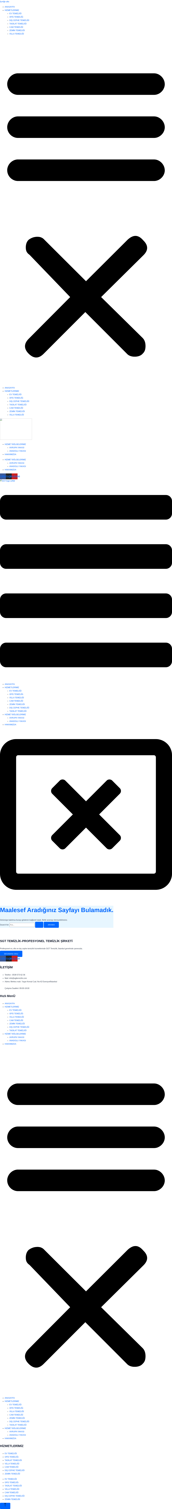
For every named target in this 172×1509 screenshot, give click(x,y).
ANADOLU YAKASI (17, 451)
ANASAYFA (10, 7)
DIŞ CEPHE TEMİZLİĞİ (19, 20)
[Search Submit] (39, 925)
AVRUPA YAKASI (16, 448)
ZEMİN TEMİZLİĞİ (17, 30)
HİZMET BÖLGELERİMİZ (15, 444)
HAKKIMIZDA (10, 454)
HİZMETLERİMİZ (12, 10)
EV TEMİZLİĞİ (15, 14)
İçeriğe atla (4, 2)
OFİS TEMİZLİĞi (16, 17)
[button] (86, 210)
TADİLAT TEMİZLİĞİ (17, 24)
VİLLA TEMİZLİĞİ (16, 34)
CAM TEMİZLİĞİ (16, 27)
